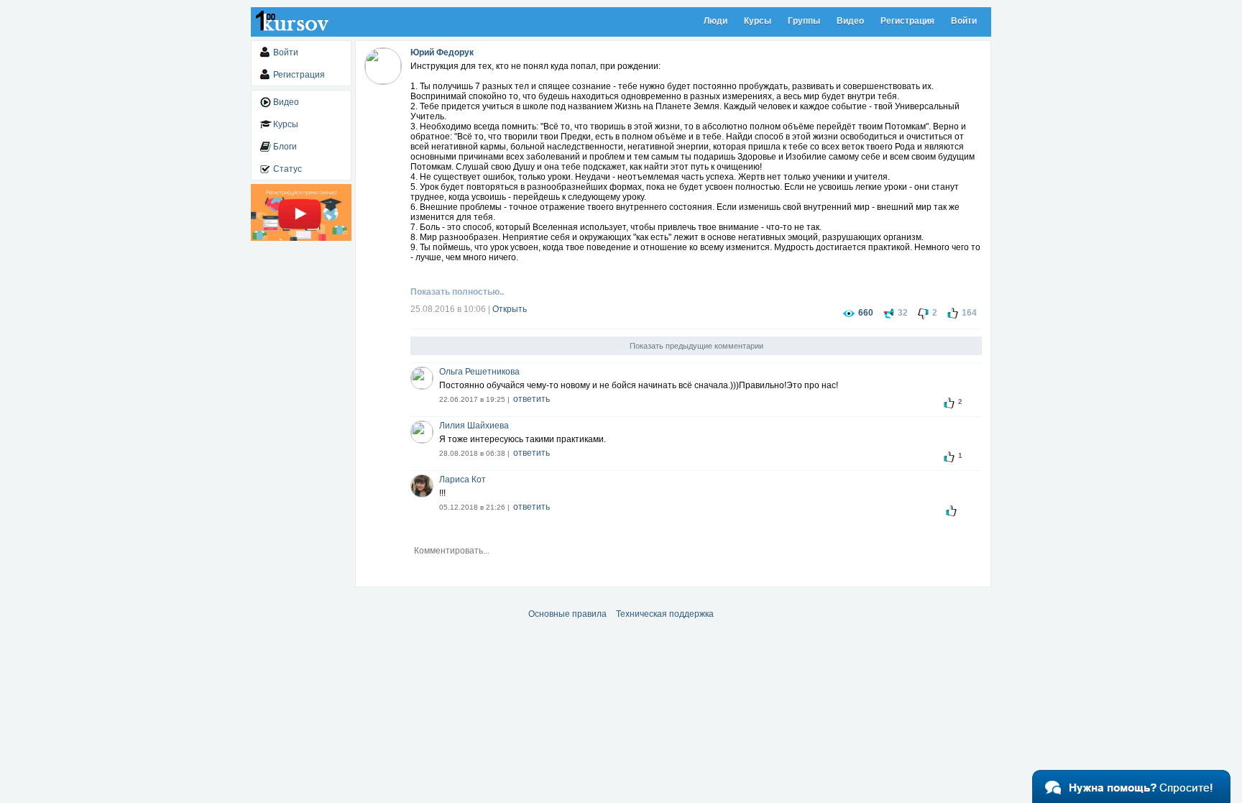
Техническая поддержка (665, 614)
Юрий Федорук (442, 52)
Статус (287, 169)
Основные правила (567, 614)
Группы (804, 21)
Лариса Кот (462, 479)
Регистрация (907, 21)
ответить (531, 399)
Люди (715, 21)
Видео (850, 21)
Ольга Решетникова (479, 372)
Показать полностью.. (457, 292)
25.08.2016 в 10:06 (448, 309)
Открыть (509, 309)
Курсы (757, 21)
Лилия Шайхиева (474, 426)
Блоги (285, 147)
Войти (964, 21)
